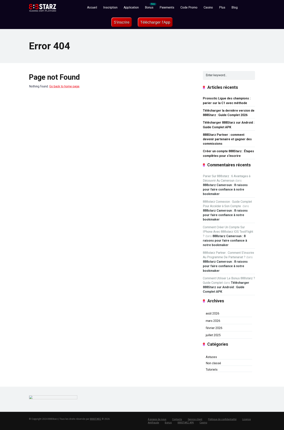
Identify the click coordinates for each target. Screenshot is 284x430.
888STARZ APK (186, 422)
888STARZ (95, 419)
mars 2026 (213, 321)
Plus (222, 7)
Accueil (92, 7)
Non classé (213, 363)
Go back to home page (64, 86)
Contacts (177, 419)
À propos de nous (157, 419)
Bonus (149, 7)
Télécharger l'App (155, 22)
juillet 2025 (213, 335)
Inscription (110, 7)
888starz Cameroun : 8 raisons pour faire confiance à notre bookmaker (225, 189)
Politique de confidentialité (222, 419)
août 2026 (212, 313)
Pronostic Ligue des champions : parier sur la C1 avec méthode (227, 101)
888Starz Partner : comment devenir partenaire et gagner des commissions (227, 139)
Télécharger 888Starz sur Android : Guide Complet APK (228, 125)
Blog (234, 7)
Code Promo (188, 7)
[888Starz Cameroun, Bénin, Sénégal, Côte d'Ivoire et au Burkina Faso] (42, 6)
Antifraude (153, 422)
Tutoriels (212, 369)
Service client (195, 419)
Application (131, 7)
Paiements (167, 7)
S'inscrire (121, 22)
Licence (246, 419)
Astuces (211, 357)
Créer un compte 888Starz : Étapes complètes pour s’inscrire (228, 153)
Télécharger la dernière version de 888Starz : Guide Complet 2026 (228, 113)
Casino (208, 7)
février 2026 (214, 328)
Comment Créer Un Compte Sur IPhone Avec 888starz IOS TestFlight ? (228, 231)
